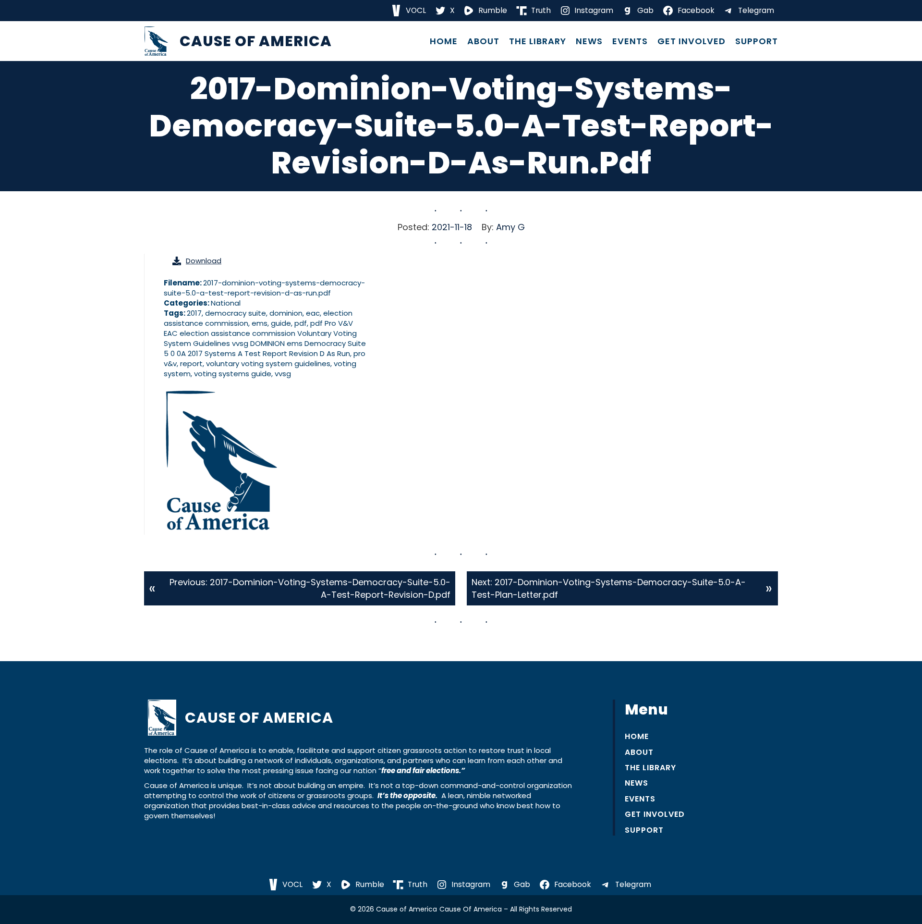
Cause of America (256, 41)
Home (444, 41)
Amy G (510, 227)
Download (203, 261)
